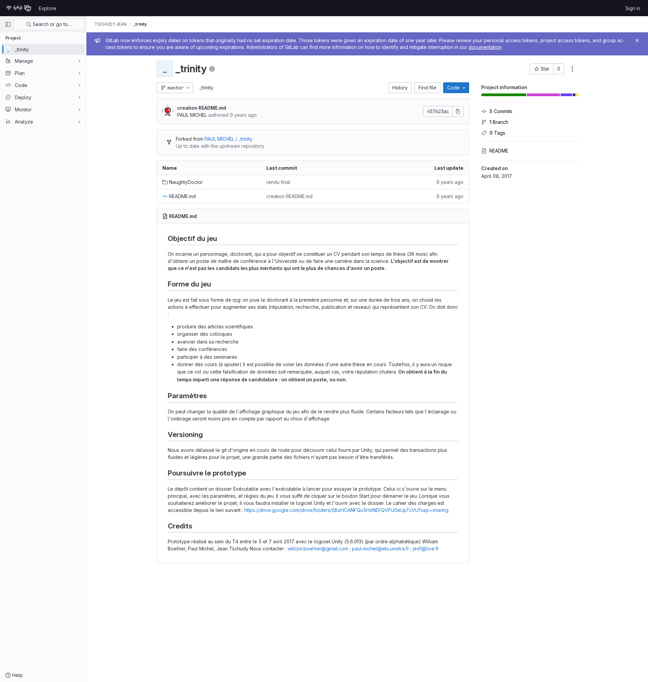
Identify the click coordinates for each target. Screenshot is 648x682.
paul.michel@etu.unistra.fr (380, 548)
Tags (497, 133)
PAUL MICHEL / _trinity (228, 139)
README (498, 151)
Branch (498, 122)
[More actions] (572, 68)
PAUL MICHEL (192, 115)
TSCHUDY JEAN (110, 24)
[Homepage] (18, 8)
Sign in (632, 8)
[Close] (637, 40)
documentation (485, 47)
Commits (500, 111)
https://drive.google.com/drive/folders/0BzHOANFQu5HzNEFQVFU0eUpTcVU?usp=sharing (346, 510)
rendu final (278, 182)
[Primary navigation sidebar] (8, 24)
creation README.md (201, 108)
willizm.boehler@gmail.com (318, 548)
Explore (47, 8)
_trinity (206, 87)
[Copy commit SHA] (458, 111)
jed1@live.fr (426, 548)
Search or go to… (51, 24)
